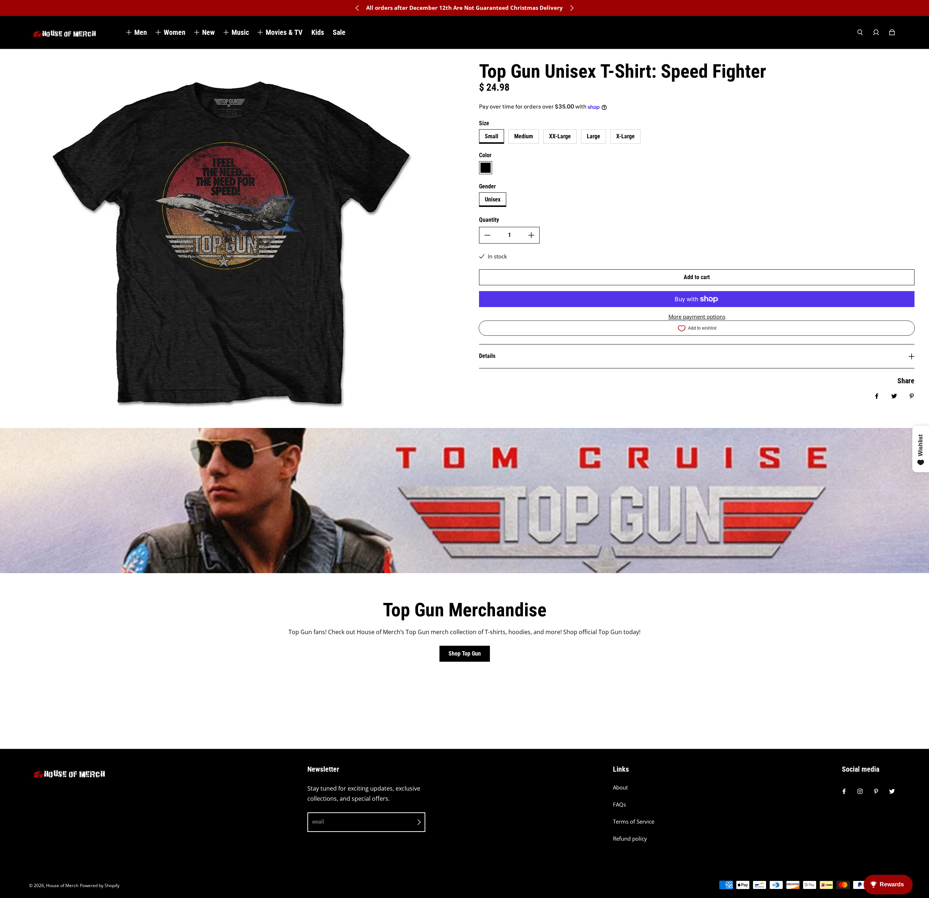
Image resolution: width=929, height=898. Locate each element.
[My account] (876, 32)
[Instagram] (860, 791)
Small (491, 136)
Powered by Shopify (99, 885)
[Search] (860, 32)
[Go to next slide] (571, 8)
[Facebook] (844, 791)
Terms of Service (633, 821)
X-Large (625, 136)
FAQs (619, 804)
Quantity (489, 219)
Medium (523, 136)
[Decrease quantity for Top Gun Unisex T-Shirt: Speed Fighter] (487, 235)
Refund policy (630, 838)
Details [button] (487, 355)
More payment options (696, 317)
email (318, 822)
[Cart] (892, 32)
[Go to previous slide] (357, 8)
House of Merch (62, 885)
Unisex (492, 199)
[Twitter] (892, 791)
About (620, 787)
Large (593, 136)
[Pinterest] (876, 791)
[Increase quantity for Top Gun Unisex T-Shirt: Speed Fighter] (531, 235)
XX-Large (560, 136)
